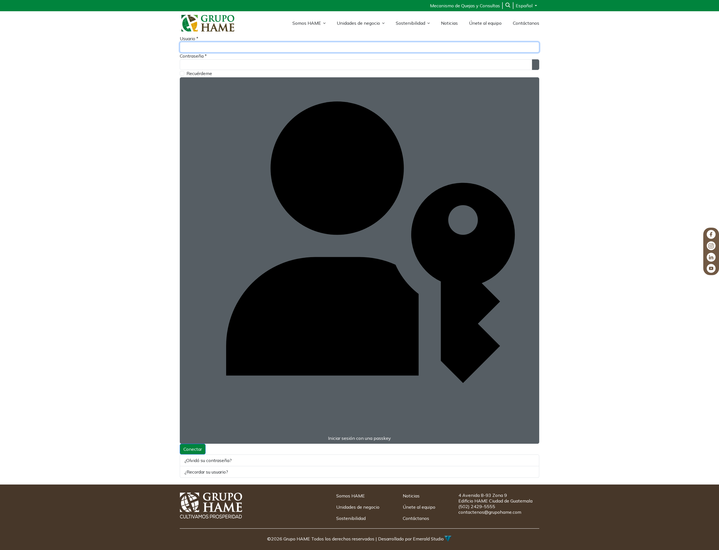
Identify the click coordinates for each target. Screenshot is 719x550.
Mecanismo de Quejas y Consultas (465, 5)
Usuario (189, 38)
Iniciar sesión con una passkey (359, 438)
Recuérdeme (199, 73)
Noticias (449, 23)
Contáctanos (526, 23)
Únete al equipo (485, 23)
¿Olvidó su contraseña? (208, 460)
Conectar (192, 449)
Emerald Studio (428, 539)
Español (525, 5)
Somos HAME (306, 23)
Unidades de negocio (358, 23)
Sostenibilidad (410, 23)
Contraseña (193, 56)
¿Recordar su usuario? (206, 472)
